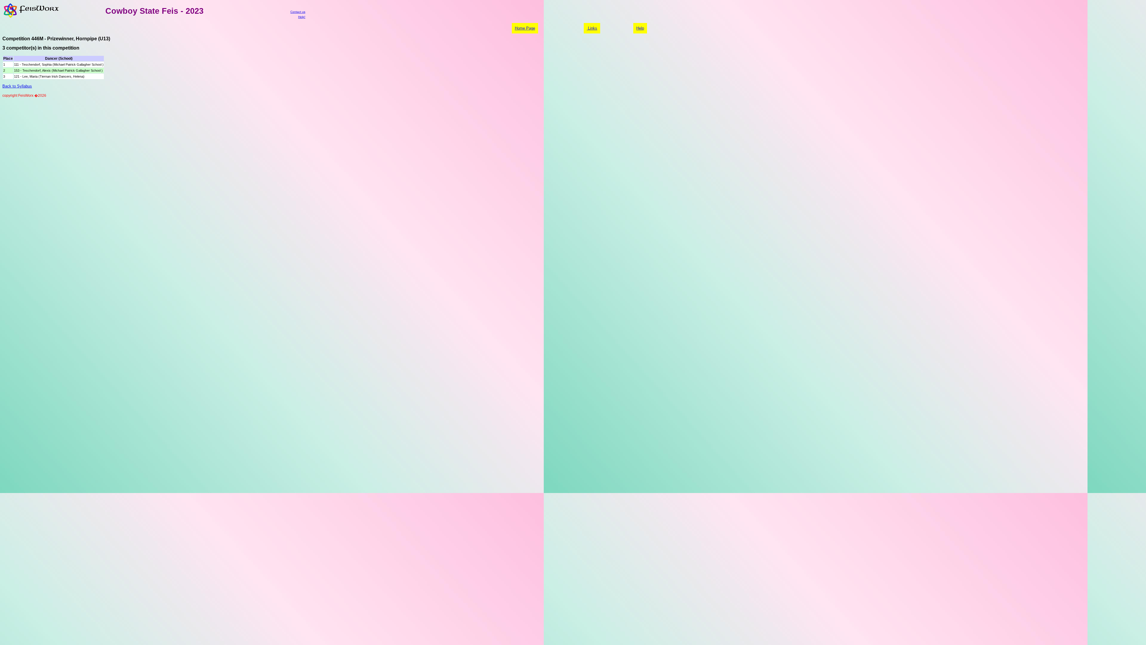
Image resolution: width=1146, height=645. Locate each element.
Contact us (297, 11)
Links (592, 28)
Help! (301, 17)
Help (640, 28)
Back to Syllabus (17, 86)
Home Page (525, 28)
